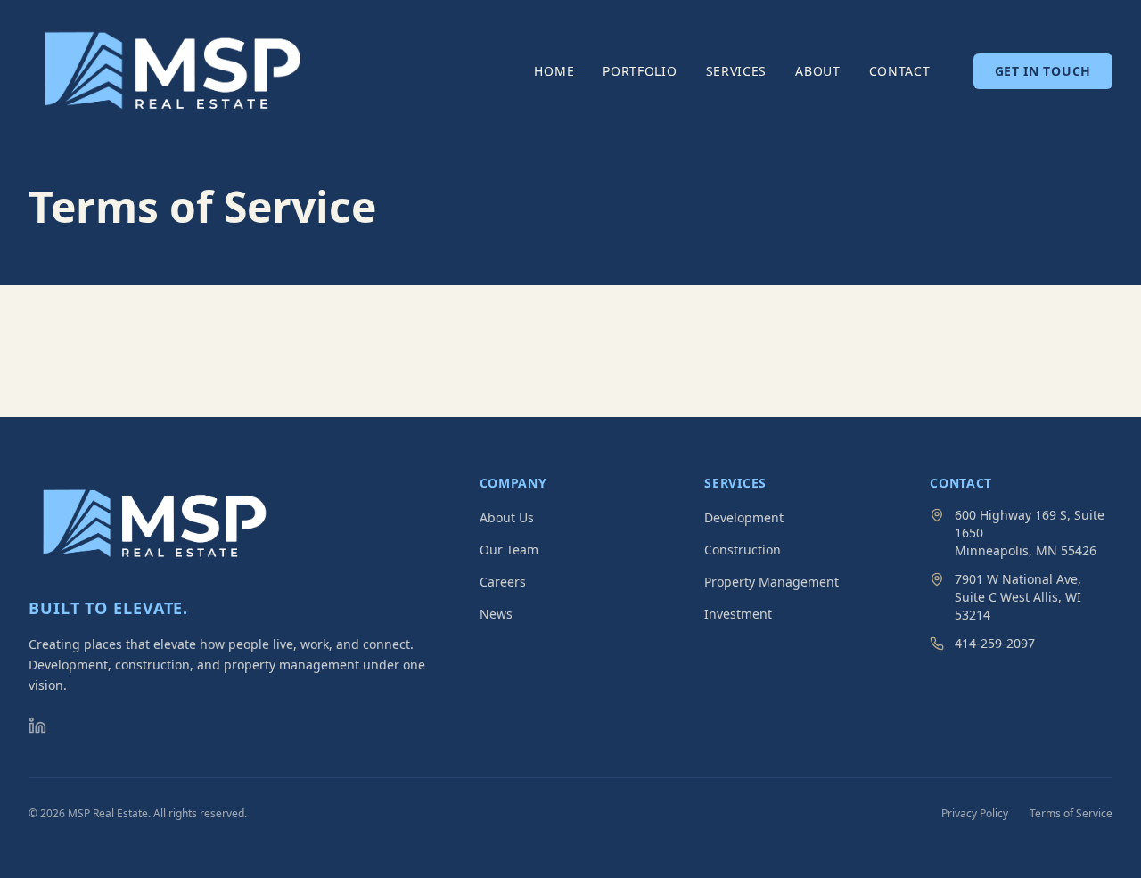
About (818, 70)
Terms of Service (1071, 814)
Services (737, 70)
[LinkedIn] (37, 725)
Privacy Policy (974, 814)
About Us (507, 517)
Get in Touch (1043, 70)
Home (554, 70)
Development (744, 517)
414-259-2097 (995, 643)
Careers (503, 581)
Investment (738, 613)
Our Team (509, 549)
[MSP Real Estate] (173, 71)
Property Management (771, 581)
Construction (742, 549)
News (496, 613)
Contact (900, 70)
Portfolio (640, 70)
